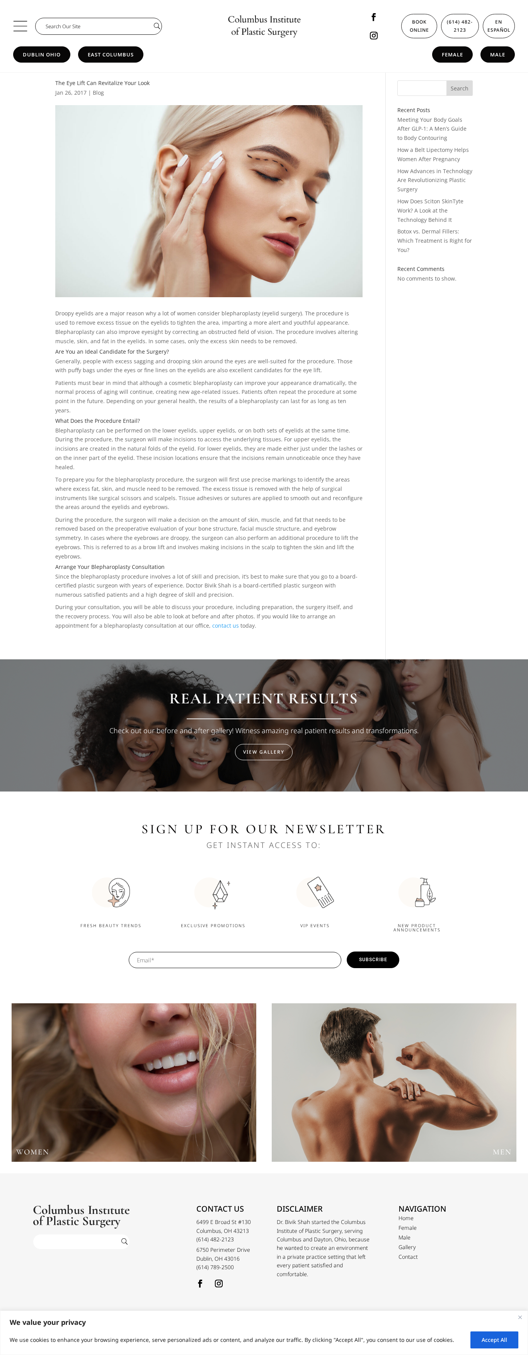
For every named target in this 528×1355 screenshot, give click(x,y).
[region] (264, 1333)
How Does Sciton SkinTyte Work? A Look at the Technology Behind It (430, 210)
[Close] (520, 1317)
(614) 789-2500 (215, 1267)
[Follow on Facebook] (374, 17)
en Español (498, 26)
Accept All (494, 1339)
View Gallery (263, 752)
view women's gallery (134, 1086)
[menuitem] (406, 1218)
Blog (98, 92)
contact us (225, 625)
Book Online (419, 26)
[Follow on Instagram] (374, 35)
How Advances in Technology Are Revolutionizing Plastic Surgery (434, 180)
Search (459, 88)
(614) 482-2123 (460, 26)
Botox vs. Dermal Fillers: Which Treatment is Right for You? (434, 241)
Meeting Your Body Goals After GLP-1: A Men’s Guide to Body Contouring (432, 129)
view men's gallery (394, 1086)
